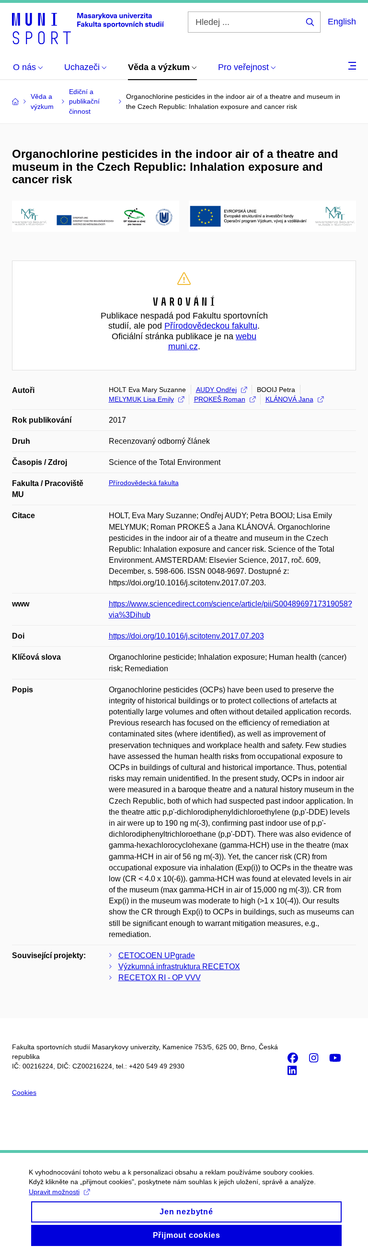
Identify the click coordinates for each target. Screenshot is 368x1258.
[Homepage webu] (88, 28)
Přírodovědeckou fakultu (210, 326)
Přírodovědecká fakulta (144, 483)
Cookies (24, 1092)
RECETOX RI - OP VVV (159, 977)
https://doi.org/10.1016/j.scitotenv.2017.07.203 (186, 636)
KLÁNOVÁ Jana (289, 399)
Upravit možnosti (54, 1192)
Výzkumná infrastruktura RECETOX (179, 966)
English (342, 21)
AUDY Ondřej (216, 389)
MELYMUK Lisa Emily (141, 399)
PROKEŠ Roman (219, 399)
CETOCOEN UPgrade (156, 955)
